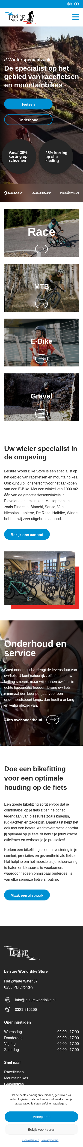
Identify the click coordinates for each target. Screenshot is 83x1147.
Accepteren (41, 1117)
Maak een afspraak (27, 895)
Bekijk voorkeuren (41, 1129)
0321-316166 (26, 1010)
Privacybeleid (50, 1140)
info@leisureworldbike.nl (35, 1000)
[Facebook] (76, 4)
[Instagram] (69, 4)
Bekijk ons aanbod (27, 535)
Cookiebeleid (30, 1140)
